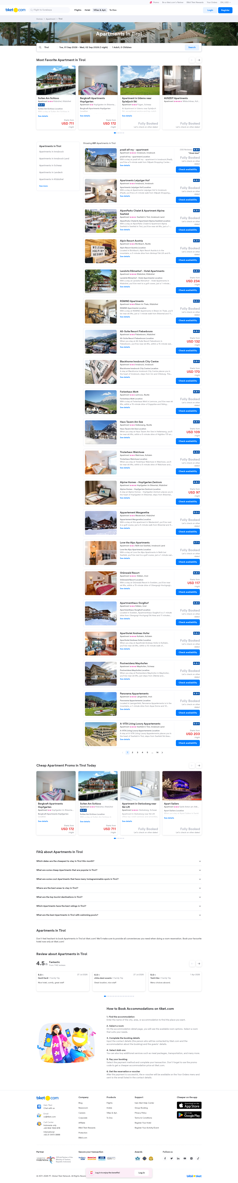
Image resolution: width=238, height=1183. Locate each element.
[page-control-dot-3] (118, 132)
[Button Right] (199, 964)
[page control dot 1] (105, 996)
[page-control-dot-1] (115, 132)
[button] (192, 60)
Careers (82, 1113)
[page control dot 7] (115, 996)
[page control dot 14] (126, 996)
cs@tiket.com (50, 1117)
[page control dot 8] (116, 996)
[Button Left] (192, 964)
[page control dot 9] (118, 996)
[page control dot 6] (113, 996)
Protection (83, 1133)
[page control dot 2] (107, 996)
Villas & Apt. (112, 1113)
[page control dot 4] (110, 996)
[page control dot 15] (128, 996)
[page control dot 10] (120, 996)
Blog (81, 1103)
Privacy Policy (140, 1113)
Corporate (83, 1118)
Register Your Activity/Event (147, 1128)
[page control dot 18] (133, 996)
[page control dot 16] (130, 996)
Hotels (109, 1108)
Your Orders (212, 2)
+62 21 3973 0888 (52, 1135)
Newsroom (83, 1108)
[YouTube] (185, 1158)
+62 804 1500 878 (52, 1128)
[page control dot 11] (121, 996)
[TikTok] (198, 1158)
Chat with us (49, 1108)
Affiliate (82, 1123)
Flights (110, 1103)
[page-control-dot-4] (120, 132)
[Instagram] (191, 1158)
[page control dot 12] (123, 996)
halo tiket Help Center (144, 1103)
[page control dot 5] (112, 996)
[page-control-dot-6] (123, 132)
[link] (210, 10)
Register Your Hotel (143, 1123)
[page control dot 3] (108, 996)
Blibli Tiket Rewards (195, 2)
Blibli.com (83, 1138)
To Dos (110, 1118)
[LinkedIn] (178, 1158)
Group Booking (141, 1108)
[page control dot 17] (131, 996)
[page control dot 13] (125, 996)
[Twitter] (171, 1158)
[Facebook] (165, 1158)
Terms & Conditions (143, 1118)
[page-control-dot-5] (121, 132)
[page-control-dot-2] (116, 132)
